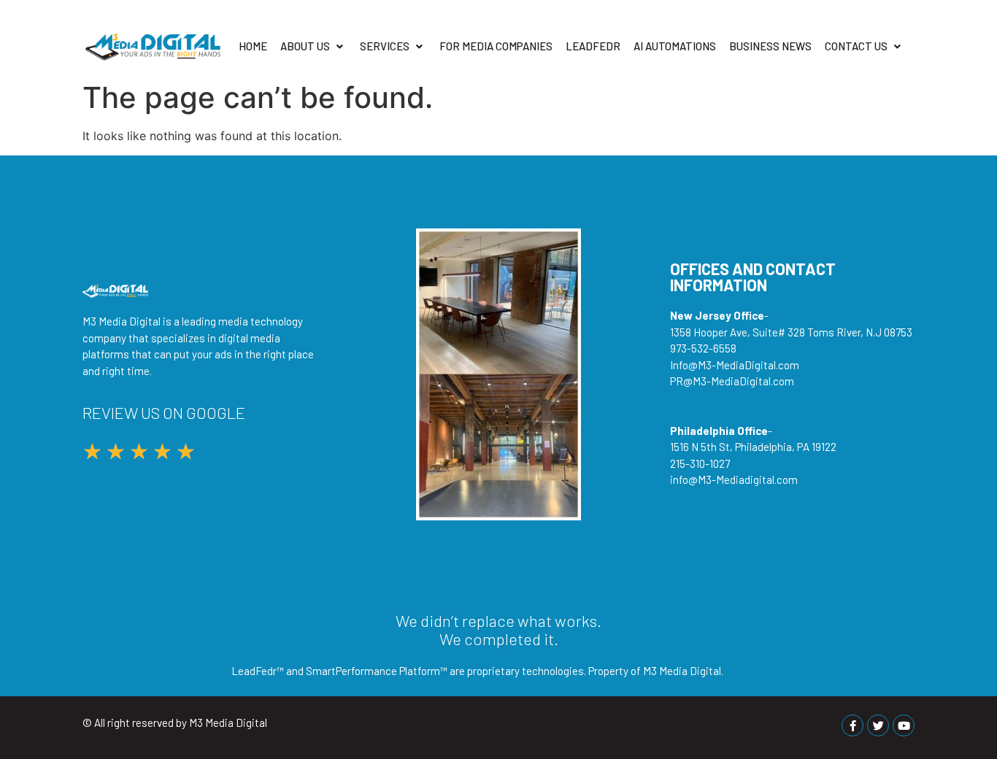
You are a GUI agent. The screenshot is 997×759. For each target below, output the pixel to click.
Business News (770, 46)
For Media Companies (496, 46)
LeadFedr (593, 46)
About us (305, 46)
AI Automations (675, 46)
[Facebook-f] (852, 725)
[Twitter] (878, 725)
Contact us (856, 46)
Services (384, 46)
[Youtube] (904, 725)
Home (253, 46)
